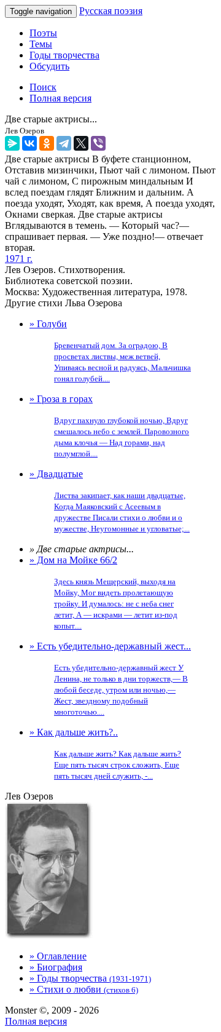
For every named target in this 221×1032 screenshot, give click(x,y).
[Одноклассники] (46, 143)
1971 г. (19, 258)
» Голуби (110, 351)
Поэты (43, 33)
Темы (40, 44)
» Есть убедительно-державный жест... (110, 678)
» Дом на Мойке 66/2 (103, 592)
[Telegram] (63, 143)
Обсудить (49, 66)
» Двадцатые (109, 501)
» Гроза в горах (109, 426)
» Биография (55, 967)
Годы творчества (64, 55)
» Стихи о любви (83, 989)
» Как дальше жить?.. (105, 753)
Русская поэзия (110, 11)
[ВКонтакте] (29, 143)
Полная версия (36, 1021)
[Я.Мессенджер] (12, 143)
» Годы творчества (90, 978)
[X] (81, 143)
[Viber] (98, 143)
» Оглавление (58, 956)
